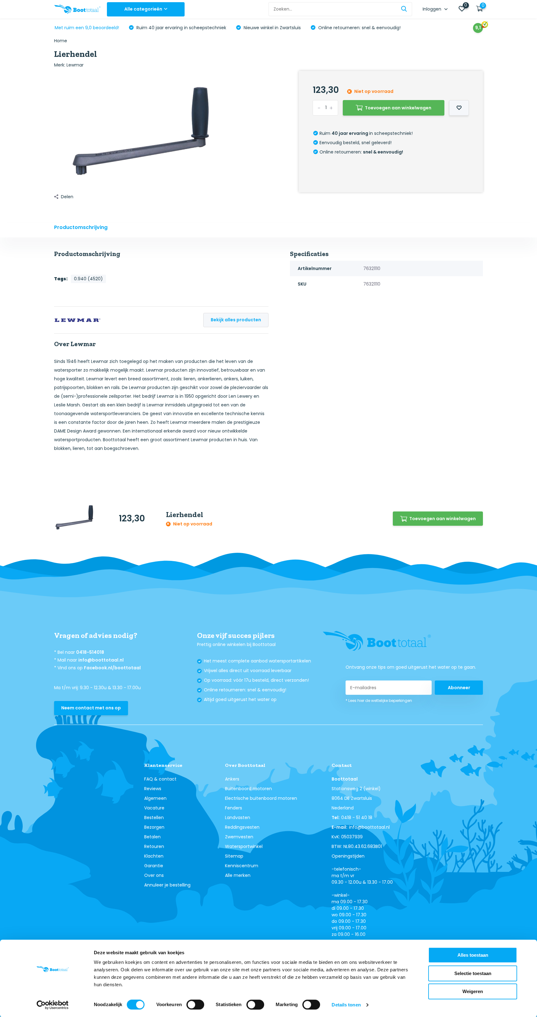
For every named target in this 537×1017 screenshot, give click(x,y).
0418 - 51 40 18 (356, 817)
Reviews (152, 789)
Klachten (153, 856)
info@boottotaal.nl (101, 660)
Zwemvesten (239, 837)
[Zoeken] (404, 9)
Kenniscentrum (241, 866)
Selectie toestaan (472, 973)
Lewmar (75, 65)
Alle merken (237, 875)
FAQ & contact (160, 779)
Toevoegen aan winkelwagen (398, 108)
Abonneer (459, 688)
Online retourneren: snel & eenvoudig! (359, 28)
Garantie (153, 866)
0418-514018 (90, 652)
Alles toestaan (472, 955)
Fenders (233, 808)
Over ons (154, 875)
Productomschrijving (81, 227)
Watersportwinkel (244, 846)
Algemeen (155, 798)
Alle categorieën (143, 9)
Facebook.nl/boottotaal (112, 668)
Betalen (152, 837)
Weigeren (472, 991)
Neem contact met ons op (91, 708)
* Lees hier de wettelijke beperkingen (379, 700)
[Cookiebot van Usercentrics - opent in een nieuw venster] (52, 1005)
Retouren (154, 846)
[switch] (195, 1005)
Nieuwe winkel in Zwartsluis (271, 28)
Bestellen (154, 817)
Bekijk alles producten (236, 320)
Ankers (232, 779)
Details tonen (346, 1004)
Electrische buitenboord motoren (261, 798)
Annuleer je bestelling (167, 885)
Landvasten (237, 817)
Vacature (154, 808)
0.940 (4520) (88, 279)
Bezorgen (154, 827)
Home (60, 41)
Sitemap (234, 856)
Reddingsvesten (242, 827)
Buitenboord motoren (248, 789)
